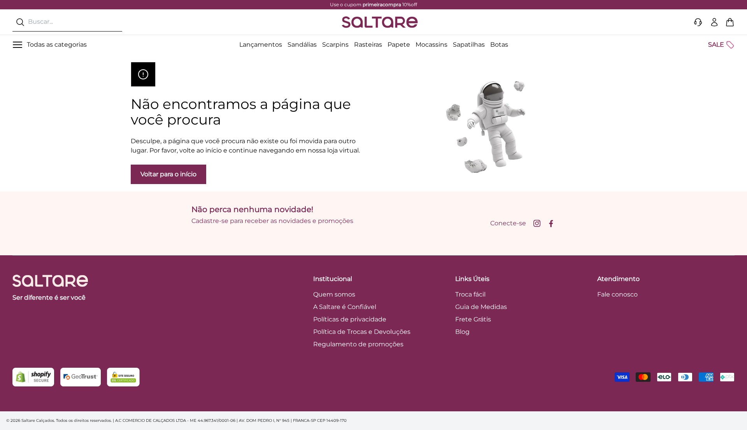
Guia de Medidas (481, 307)
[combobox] (67, 22)
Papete (399, 44)
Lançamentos (260, 44)
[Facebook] (551, 223)
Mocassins (431, 44)
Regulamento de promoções (358, 344)
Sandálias (302, 44)
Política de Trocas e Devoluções (361, 331)
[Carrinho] (730, 22)
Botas (499, 44)
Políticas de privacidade (349, 319)
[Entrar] (714, 22)
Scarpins (335, 44)
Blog (462, 331)
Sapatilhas (469, 44)
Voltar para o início (168, 174)
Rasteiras (368, 44)
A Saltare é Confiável (344, 307)
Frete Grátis (473, 319)
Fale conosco (617, 294)
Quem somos (334, 294)
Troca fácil (470, 294)
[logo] (379, 22)
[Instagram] (537, 223)
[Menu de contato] (698, 22)
